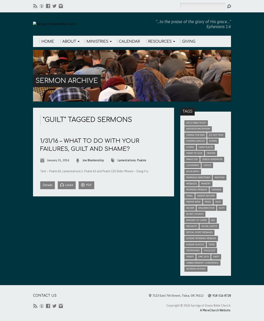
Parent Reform (206, 196)
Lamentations (126, 160)
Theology (209, 250)
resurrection (206, 208)
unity (216, 256)
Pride (208, 202)
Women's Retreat (196, 269)
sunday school (195, 244)
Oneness (216, 189)
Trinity (190, 256)
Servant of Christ (196, 220)
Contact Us (45, 295)
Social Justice (209, 226)
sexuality (191, 226)
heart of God (194, 153)
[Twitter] (54, 6)
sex (213, 220)
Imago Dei (192, 159)
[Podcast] (42, 6)
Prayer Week (193, 202)
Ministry (206, 183)
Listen (69, 185)
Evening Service (195, 141)
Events (213, 141)
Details (47, 185)
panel (189, 196)
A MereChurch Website (215, 310)
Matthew (219, 177)
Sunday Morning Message (201, 238)
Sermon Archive (66, 80)
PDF (88, 185)
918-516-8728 (221, 295)
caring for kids (195, 135)
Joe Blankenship (93, 160)
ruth (222, 208)
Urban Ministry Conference (202, 263)
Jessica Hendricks (212, 159)
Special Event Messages (199, 232)
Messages (191, 183)
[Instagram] (61, 6)
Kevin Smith (192, 171)
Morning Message (196, 189)
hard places (206, 147)
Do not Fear (216, 135)
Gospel (190, 147)
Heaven (211, 153)
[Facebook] (48, 6)
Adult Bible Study (196, 123)
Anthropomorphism (198, 128)
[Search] (229, 6)
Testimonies (192, 250)
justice (207, 165)
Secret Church (195, 214)
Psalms (141, 160)
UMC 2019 (203, 256)
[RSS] (35, 6)
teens (212, 244)
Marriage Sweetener (198, 177)
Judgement (192, 165)
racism (190, 208)
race (218, 202)
